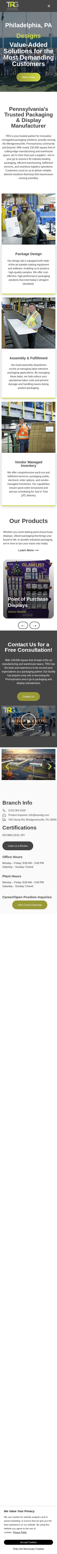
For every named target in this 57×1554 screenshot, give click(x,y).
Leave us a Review (18, 845)
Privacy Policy (20, 1532)
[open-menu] (48, 6)
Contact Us (28, 696)
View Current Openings (30, 905)
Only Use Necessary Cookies (28, 1548)
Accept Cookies (28, 1542)
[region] (28, 1530)
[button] (28, 721)
